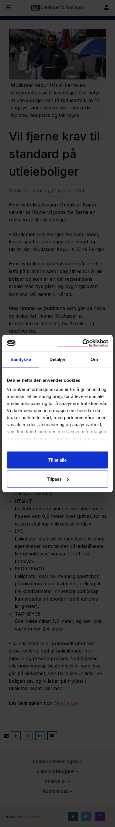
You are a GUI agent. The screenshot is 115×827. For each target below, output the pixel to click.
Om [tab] (94, 359)
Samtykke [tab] (21, 359)
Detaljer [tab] (58, 359)
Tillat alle (57, 459)
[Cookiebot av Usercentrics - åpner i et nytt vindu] (82, 343)
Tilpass (54, 479)
